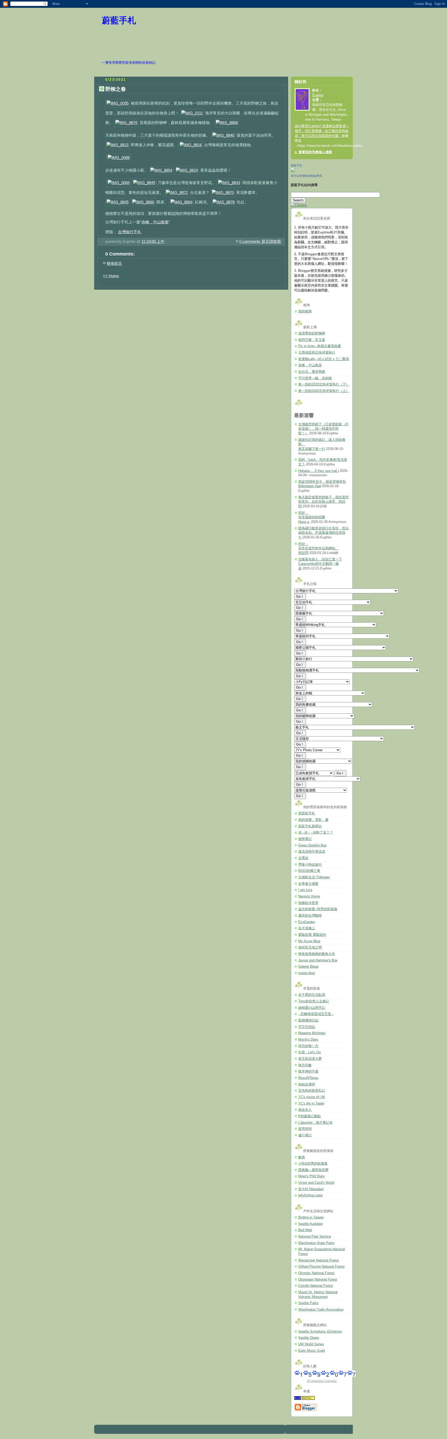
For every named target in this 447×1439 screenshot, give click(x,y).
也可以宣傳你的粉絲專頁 (306, 175)
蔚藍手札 (119, 20)
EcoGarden (306, 922)
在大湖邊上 (306, 928)
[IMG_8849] (144, 182)
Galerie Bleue (308, 966)
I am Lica (305, 890)
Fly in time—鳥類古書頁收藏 (319, 346)
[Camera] (299, 205)
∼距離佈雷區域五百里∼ (316, 1014)
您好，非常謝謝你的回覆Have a (311, 517)
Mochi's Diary (308, 1039)
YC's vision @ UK (311, 1097)
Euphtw (317, 95)
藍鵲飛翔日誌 (308, 1020)
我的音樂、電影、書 (313, 820)
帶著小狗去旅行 (310, 864)
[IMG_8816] (190, 145)
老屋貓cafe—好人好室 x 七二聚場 (323, 359)
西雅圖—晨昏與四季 (313, 1170)
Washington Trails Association (321, 1309)
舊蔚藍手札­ (306, 813)
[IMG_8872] (177, 192)
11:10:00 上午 (153, 241)
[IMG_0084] (118, 182)
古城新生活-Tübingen (314, 877)
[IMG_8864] (181, 202)
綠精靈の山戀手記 (311, 1008)
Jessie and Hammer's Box (318, 960)
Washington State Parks (316, 1243)
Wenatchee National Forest (318, 1260)
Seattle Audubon (310, 1224)
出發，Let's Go (309, 1052)
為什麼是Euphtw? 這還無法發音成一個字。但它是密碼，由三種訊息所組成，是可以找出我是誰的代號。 (322, 131)
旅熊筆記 (305, 839)
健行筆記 (305, 1135)
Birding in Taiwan (311, 1217)
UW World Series (311, 1344)
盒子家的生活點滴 (311, 995)
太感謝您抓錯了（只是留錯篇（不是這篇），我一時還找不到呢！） (323, 428)
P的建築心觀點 (309, 1116)
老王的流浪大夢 (310, 1059)
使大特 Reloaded (310, 1189)
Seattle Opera (308, 1338)
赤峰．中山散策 (155, 222)
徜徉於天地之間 (310, 947)
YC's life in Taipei (311, 1103)
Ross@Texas (308, 1078)
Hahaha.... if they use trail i (318, 471)
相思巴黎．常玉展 (311, 340)
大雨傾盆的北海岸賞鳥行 (316, 352)
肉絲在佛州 (306, 1084)
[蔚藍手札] (293, 171)
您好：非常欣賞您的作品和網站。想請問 (318, 548)
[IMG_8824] (187, 170)
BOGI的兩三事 (309, 871)
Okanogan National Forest (317, 1279)
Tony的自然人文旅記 (313, 1001)
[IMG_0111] (192, 113)
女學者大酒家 (308, 884)
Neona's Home (309, 896)
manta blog (306, 973)
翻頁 (301, 1157)
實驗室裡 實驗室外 (312, 935)
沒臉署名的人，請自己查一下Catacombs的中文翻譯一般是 (320, 564)
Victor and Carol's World (316, 1183)
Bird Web (305, 1230)
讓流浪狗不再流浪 (311, 851)
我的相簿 (305, 311)
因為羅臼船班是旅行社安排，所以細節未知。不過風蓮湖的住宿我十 (323, 533)
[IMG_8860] (143, 202)
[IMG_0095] (117, 103)
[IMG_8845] (117, 202)
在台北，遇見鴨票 (311, 372)
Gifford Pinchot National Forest (321, 1266)
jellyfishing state (310, 1195)
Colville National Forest (315, 1286)
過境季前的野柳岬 (311, 333)
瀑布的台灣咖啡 (310, 915)
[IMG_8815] (117, 145)
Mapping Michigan (311, 1033)
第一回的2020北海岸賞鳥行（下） (323, 384)
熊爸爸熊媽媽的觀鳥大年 (316, 954)
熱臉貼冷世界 (308, 903)
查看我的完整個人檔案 (315, 152)
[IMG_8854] (161, 170)
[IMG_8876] (126, 122)
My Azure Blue (309, 941)
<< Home (111, 276)
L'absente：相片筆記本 (315, 1122)
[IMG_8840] (223, 135)
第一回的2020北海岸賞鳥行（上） (323, 391)
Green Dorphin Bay (312, 845)
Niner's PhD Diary (311, 1176)
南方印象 (305, 1065)
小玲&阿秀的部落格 (312, 1163)
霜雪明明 (305, 1129)
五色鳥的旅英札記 (311, 1090)
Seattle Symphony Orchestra (320, 1331)
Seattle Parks (308, 1303)
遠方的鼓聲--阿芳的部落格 (317, 909)
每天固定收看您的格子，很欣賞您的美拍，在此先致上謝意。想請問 (323, 501)
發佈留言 (114, 263)
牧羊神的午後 (308, 1071)
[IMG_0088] (118, 157)
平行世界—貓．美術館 (315, 378)
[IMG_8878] (223, 202)
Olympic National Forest (316, 1273)
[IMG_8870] (223, 192)
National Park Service (314, 1236)
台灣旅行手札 (129, 232)
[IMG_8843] (229, 182)
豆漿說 (303, 858)
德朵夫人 (305, 1110)
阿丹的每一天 (308, 1046)
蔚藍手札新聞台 (310, 826)
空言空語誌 (306, 1027)
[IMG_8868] (226, 122)
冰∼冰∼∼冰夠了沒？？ (315, 832)
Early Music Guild (311, 1351)
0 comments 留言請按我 (260, 241)
